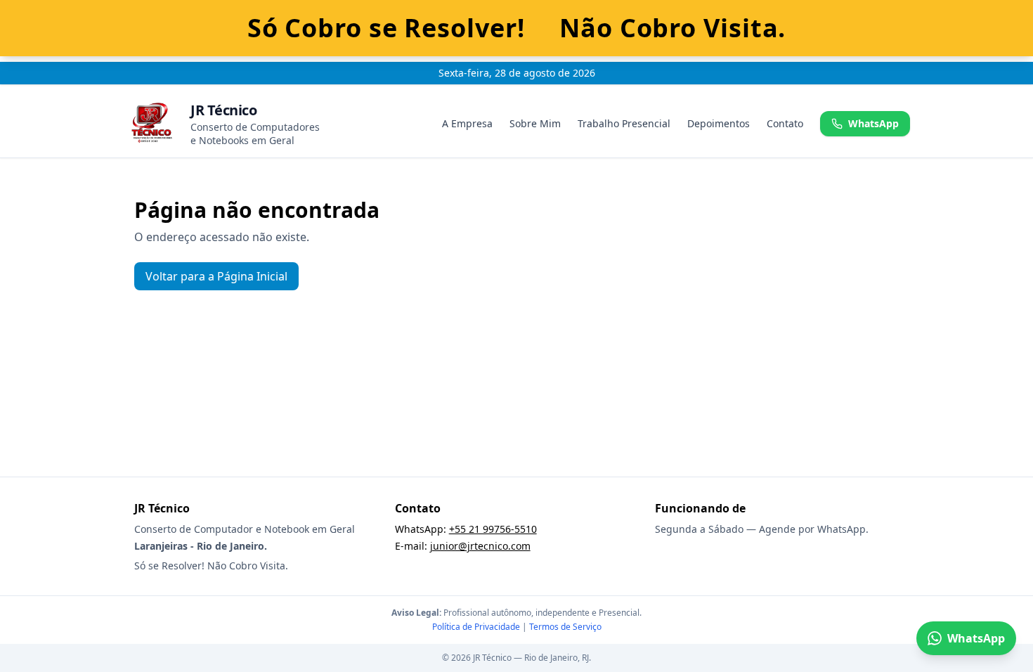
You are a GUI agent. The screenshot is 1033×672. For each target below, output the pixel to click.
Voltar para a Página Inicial (216, 276)
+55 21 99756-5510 (493, 529)
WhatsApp (873, 123)
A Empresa (467, 123)
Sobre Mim (535, 123)
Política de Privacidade (476, 627)
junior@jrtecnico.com (480, 546)
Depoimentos (718, 123)
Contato (785, 123)
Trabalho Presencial (624, 123)
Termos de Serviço (565, 627)
